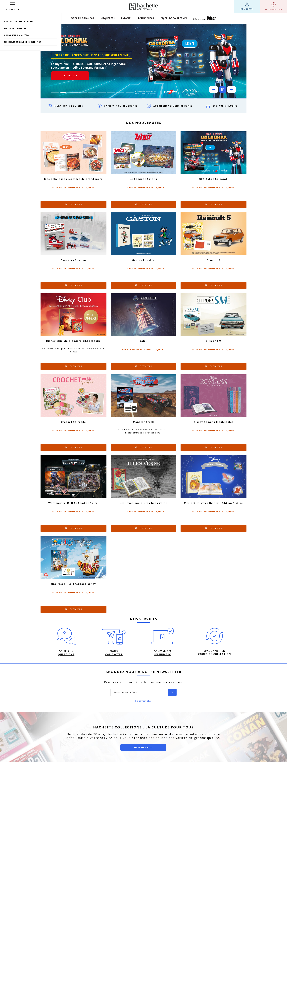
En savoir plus (143, 701)
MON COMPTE (247, 9)
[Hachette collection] (143, 6)
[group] (143, 61)
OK (172, 692)
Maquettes (107, 18)
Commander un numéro (16, 35)
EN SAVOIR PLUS (143, 747)
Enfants (126, 18)
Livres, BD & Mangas (82, 18)
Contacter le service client (19, 21)
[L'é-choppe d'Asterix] (205, 18)
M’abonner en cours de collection (22, 42)
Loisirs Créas (146, 18)
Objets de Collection (173, 18)
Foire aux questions (15, 28)
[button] (213, 89)
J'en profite (70, 75)
